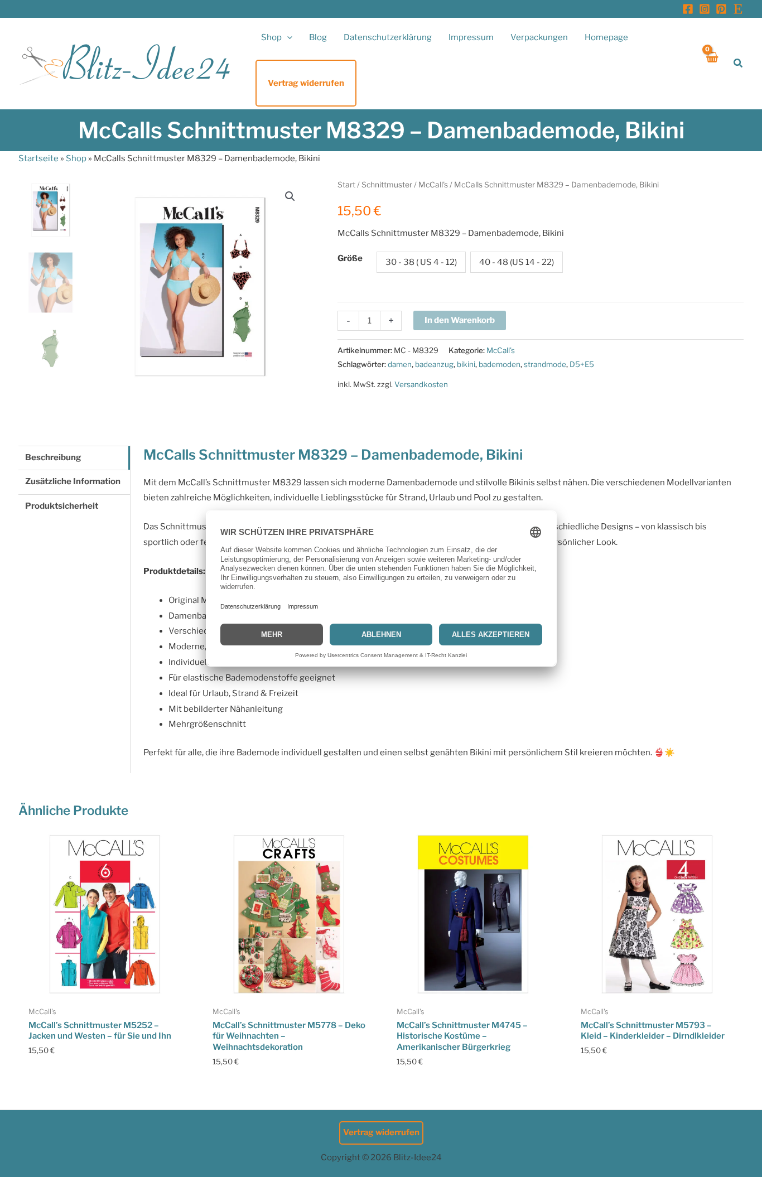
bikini (466, 364)
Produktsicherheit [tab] (61, 506)
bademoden (499, 364)
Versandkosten (421, 384)
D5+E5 (582, 364)
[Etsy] (738, 9)
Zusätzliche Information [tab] (72, 481)
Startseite (38, 158)
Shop (76, 158)
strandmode (545, 364)
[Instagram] (704, 9)
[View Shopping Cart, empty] (711, 63)
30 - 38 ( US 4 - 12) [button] (421, 262)
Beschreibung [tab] (53, 457)
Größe (350, 258)
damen (400, 364)
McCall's (433, 184)
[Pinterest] (721, 9)
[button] (287, 37)
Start (346, 184)
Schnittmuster (386, 184)
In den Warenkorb (460, 320)
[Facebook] (687, 9)
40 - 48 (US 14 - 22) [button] (516, 262)
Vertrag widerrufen (381, 1132)
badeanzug (434, 364)
